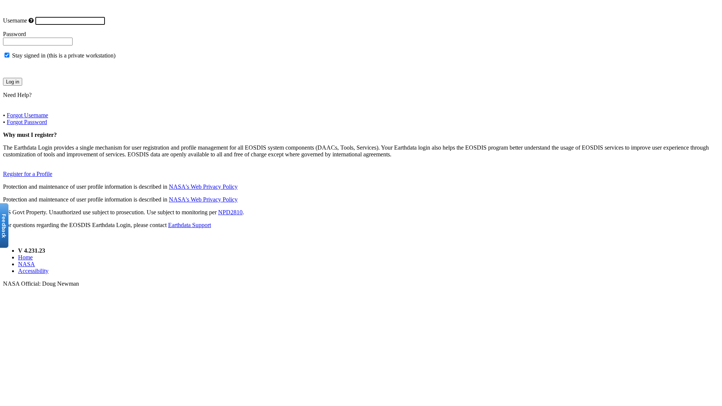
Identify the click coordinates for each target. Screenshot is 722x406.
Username (15, 20)
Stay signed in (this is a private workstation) (63, 55)
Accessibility (33, 271)
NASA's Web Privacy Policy (203, 186)
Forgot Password (27, 122)
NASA (26, 264)
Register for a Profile (27, 174)
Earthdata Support (189, 225)
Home (25, 257)
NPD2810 (230, 212)
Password (14, 34)
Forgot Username (27, 115)
